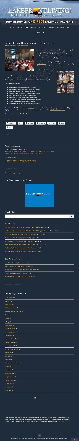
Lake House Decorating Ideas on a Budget (17, 263)
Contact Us (39, 33)
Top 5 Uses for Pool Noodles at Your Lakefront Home (20, 248)
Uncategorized (9, 373)
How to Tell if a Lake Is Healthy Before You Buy (18, 238)
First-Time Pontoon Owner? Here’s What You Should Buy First (22, 227)
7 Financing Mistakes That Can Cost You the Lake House (21, 234)
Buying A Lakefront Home (59, 28)
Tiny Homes (8, 370)
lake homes (27, 151)
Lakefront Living (22, 149)
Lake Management (10, 332)
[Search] (71, 216)
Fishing (7, 322)
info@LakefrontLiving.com (57, 110)
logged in (14, 173)
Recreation (8, 353)
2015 (13, 151)
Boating (7, 301)
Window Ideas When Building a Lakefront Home (18, 273)
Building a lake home (11, 308)
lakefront (33, 151)
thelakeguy (25, 45)
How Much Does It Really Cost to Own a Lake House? (20, 241)
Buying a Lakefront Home (12, 311)
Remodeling (8, 356)
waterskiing (8, 387)
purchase (46, 151)
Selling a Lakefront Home (12, 363)
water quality (8, 383)
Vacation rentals (9, 380)
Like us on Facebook (13, 284)
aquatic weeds (9, 298)
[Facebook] (39, 435)
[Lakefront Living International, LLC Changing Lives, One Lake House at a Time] (39, 12)
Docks (6, 315)
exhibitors (31, 108)
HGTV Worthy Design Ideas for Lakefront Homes (18, 266)
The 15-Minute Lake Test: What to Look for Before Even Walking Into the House (27, 231)
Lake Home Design (10, 328)
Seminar (7, 366)
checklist (21, 151)
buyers (16, 151)
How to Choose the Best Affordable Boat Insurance (19, 251)
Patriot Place (39, 151)
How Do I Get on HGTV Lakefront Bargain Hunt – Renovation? (22, 270)
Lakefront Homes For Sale (35, 28)
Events (7, 318)
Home (12, 28)
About (19, 28)
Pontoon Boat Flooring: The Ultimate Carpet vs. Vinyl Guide (22, 244)
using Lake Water (10, 377)
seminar (51, 151)
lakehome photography (11, 349)
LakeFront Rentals (10, 346)
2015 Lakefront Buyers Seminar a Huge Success (29, 153)
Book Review (8, 304)
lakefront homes (41, 64)
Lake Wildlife (8, 335)
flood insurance (9, 325)
